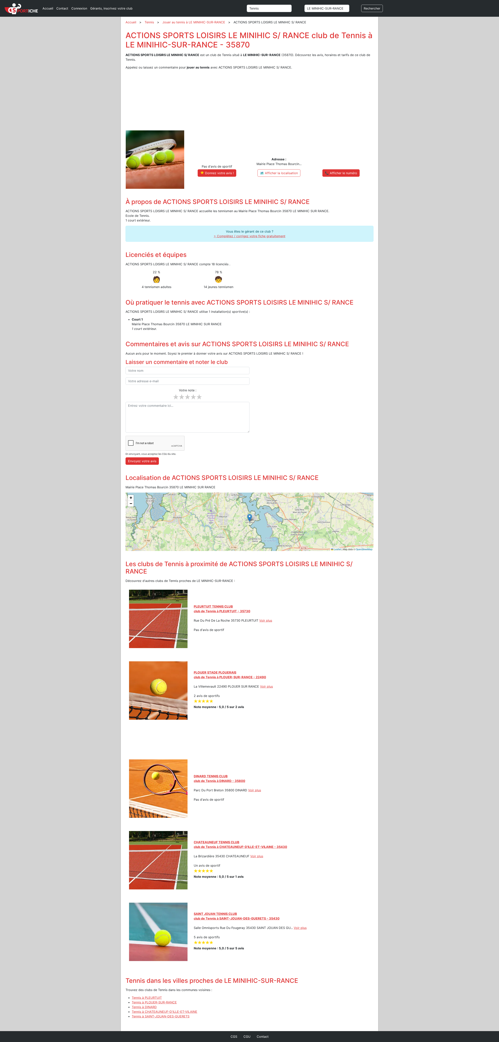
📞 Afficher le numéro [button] (341, 173)
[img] (249, 522)
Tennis (149, 22)
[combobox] (274, 8)
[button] (249, 518)
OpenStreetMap (364, 549)
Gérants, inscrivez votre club (111, 8)
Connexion (79, 8)
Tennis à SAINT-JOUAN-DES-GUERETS (160, 1016)
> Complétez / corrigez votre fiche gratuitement (249, 236)
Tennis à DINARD (144, 1007)
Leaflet (337, 549)
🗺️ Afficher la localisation (279, 173)
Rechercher (372, 8)
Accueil (47, 8)
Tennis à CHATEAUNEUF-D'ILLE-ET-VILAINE (164, 1012)
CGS (234, 1036)
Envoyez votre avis (142, 461)
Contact (62, 8)
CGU (246, 1036)
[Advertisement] (242, 100)
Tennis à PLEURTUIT (147, 998)
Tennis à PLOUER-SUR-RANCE (154, 1002)
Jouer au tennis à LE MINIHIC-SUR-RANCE (193, 22)
